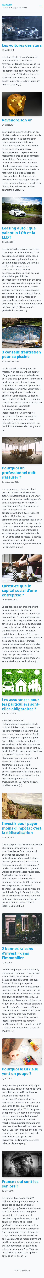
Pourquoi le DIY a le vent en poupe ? (20, 1071)
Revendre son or (17, 120)
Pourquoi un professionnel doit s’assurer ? (18, 473)
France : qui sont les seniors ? (20, 1184)
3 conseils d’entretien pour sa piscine (21, 354)
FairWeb (7, 4)
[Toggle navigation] (40, 5)
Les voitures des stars (22, 45)
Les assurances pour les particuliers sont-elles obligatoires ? (21, 704)
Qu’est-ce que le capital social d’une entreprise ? (19, 590)
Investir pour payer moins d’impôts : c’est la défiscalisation (21, 828)
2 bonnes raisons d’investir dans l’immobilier (17, 953)
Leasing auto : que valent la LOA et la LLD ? (19, 233)
